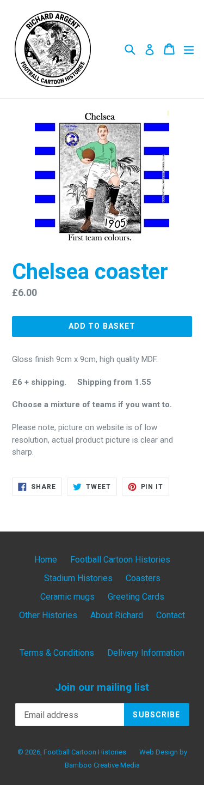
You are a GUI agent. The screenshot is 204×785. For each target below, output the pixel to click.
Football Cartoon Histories (120, 559)
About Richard (116, 615)
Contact (170, 615)
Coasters (143, 578)
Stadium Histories (78, 578)
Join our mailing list (102, 687)
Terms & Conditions (57, 653)
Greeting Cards (136, 596)
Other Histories (48, 615)
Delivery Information (145, 653)
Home (45, 559)
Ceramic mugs (67, 596)
